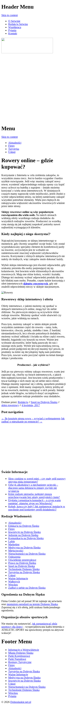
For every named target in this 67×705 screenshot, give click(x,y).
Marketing (13, 544)
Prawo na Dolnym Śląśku (22, 563)
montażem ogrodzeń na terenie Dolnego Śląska (32, 604)
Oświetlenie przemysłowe (22, 559)
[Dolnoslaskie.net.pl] (27, 52)
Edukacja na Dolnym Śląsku (23, 525)
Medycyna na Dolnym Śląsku (24, 547)
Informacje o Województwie (23, 649)
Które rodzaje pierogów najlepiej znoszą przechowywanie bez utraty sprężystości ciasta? (34, 496)
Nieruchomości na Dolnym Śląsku (27, 553)
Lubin (11, 541)
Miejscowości (15, 550)
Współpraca (14, 27)
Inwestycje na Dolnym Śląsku (24, 532)
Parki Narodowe (17, 659)
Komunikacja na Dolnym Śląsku (26, 538)
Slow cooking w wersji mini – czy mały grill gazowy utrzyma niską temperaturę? (37, 480)
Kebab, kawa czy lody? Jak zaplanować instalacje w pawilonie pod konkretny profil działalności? (36, 508)
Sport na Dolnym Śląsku (44, 402)
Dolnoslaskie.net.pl (20, 702)
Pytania (12, 30)
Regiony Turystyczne (19, 662)
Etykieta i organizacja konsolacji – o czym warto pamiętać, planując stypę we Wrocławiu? (34, 502)
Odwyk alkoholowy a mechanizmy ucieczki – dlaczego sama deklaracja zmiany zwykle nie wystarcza (33, 487)
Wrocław (13, 584)
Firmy (11, 145)
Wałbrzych (14, 581)
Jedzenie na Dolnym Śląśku (23, 535)
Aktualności (14, 142)
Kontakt (12, 33)
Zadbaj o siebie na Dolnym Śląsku (27, 587)
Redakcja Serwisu (18, 24)
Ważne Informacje (18, 578)
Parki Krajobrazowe (19, 655)
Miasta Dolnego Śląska (20, 652)
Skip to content (9, 15)
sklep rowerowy (10, 405)
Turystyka (13, 148)
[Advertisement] (33, 87)
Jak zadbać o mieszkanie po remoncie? (33, 420)
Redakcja (23, 402)
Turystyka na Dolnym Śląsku (24, 572)
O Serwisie (14, 21)
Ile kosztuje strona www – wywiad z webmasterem (30, 418)
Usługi (11, 152)
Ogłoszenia (14, 556)
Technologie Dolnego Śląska (24, 569)
